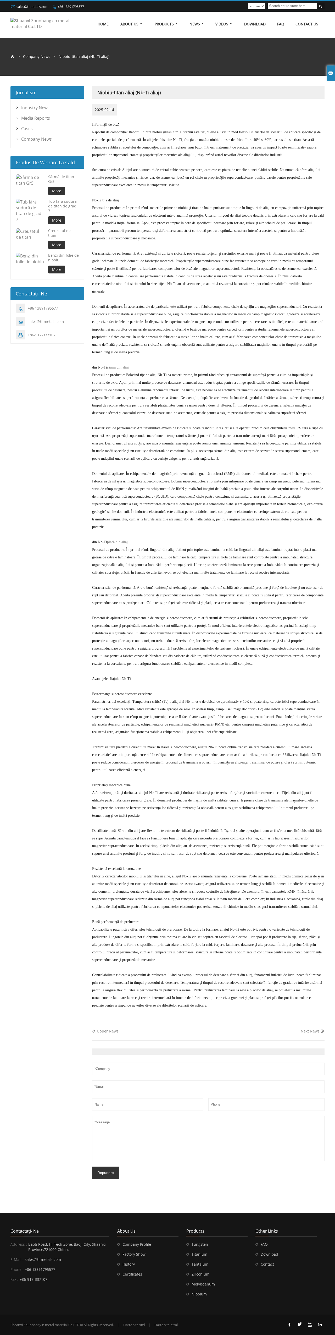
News (194, 23)
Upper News (105, 1031)
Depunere (105, 1173)
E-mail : (17, 1259)
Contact (267, 1264)
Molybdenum (203, 1284)
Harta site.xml (134, 1324)
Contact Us (306, 23)
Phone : (17, 1269)
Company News (36, 139)
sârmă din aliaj (118, 367)
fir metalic (291, 428)
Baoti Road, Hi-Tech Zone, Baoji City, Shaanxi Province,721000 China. (67, 1247)
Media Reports (35, 118)
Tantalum (200, 1264)
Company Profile (136, 1244)
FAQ (280, 23)
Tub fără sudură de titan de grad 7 (62, 206)
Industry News (35, 107)
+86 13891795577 (71, 6)
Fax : (14, 1279)
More (56, 190)
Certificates (132, 1274)
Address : (18, 1244)
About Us (129, 23)
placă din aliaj (117, 542)
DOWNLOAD (255, 23)
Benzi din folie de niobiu (63, 257)
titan (168, 132)
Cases (27, 128)
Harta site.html (166, 1324)
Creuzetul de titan (59, 233)
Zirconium (200, 1274)
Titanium (199, 1254)
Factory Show (134, 1254)
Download (269, 1254)
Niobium (199, 1294)
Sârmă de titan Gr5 (61, 179)
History (128, 1264)
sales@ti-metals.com (32, 6)
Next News (310, 1031)
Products (164, 23)
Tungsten (200, 1244)
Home (103, 23)
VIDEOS (221, 23)
